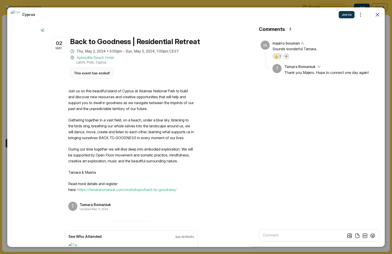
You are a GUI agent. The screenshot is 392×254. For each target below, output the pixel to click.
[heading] (95, 204)
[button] (277, 56)
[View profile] (15, 14)
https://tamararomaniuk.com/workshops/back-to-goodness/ (126, 189)
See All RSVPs (184, 236)
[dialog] (196, 127)
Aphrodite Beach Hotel (95, 57)
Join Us (347, 14)
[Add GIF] (365, 235)
